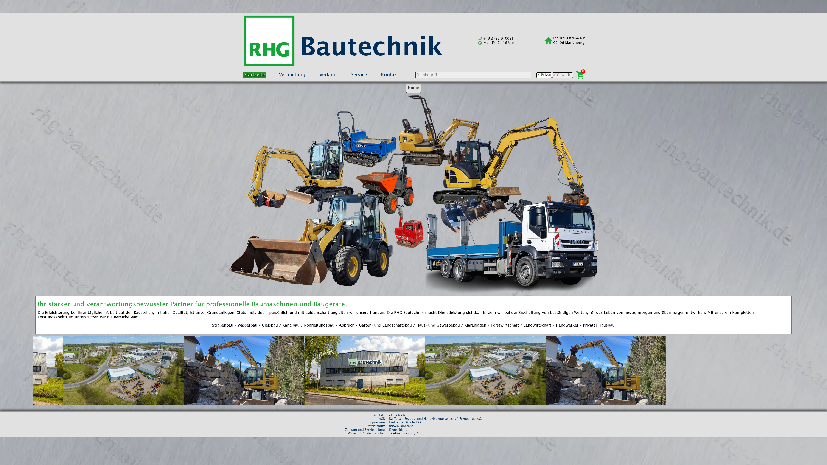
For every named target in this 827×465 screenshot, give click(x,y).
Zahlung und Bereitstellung (365, 429)
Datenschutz (376, 426)
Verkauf (328, 75)
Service (359, 75)
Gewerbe (564, 75)
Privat (546, 75)
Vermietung (292, 75)
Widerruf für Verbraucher (366, 433)
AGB (382, 418)
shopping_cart (580, 75)
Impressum (376, 422)
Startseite (254, 75)
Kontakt (390, 75)
